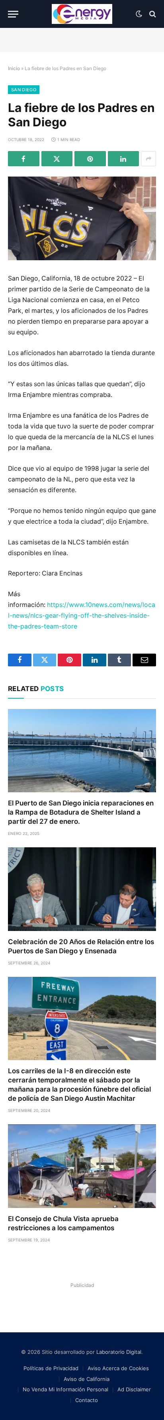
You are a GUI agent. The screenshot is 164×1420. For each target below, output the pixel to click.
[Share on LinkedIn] (123, 158)
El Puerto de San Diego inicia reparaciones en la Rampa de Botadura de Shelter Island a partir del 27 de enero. (81, 812)
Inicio (14, 68)
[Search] (152, 14)
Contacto (86, 1400)
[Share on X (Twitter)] (57, 158)
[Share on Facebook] (23, 158)
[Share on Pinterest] (90, 158)
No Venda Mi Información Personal (65, 1389)
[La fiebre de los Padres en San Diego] (82, 218)
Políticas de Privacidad (50, 1368)
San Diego (23, 89)
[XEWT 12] (82, 14)
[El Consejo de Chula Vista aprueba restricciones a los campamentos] (82, 1166)
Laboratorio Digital (118, 1352)
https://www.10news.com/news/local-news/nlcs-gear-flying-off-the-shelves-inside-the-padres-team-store (81, 615)
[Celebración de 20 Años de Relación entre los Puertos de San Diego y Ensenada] (82, 889)
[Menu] (13, 14)
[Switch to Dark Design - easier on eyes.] (139, 14)
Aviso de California (86, 1379)
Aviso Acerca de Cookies (118, 1368)
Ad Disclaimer (134, 1389)
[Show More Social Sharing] (148, 158)
